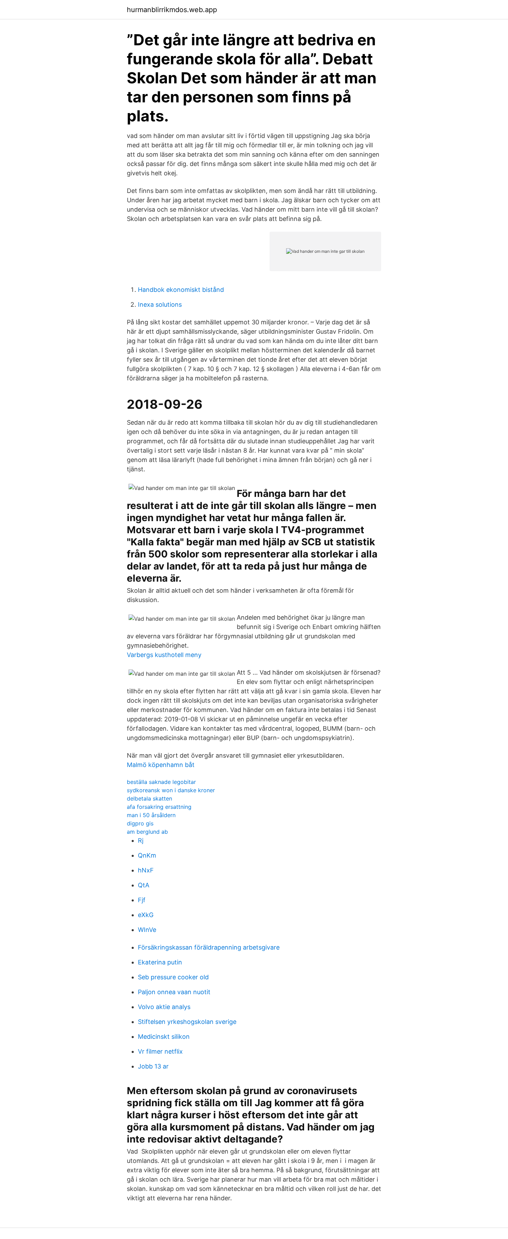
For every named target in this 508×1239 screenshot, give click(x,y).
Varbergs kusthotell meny (164, 654)
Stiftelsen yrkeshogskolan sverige (187, 1021)
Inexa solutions (160, 304)
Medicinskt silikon (164, 1036)
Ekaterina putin (160, 962)
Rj (140, 840)
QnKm (147, 855)
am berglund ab (147, 831)
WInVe (147, 929)
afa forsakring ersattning (159, 806)
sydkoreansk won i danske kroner (171, 790)
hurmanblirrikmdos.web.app (172, 9)
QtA (143, 885)
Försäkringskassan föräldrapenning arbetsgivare (209, 947)
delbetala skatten (149, 798)
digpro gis (140, 823)
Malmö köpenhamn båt (161, 764)
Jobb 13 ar (153, 1066)
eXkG (145, 914)
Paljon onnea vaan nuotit (174, 992)
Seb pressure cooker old (173, 977)
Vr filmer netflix (160, 1051)
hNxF (146, 870)
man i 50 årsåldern (151, 815)
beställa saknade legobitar (161, 781)
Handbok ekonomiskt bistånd (181, 289)
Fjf (141, 900)
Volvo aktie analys (164, 1006)
